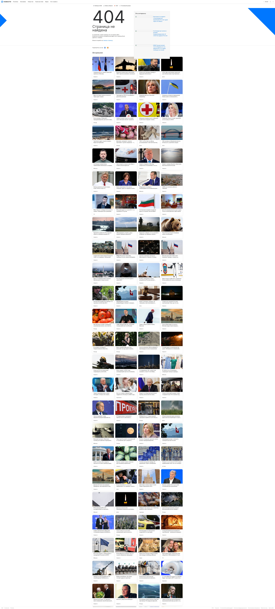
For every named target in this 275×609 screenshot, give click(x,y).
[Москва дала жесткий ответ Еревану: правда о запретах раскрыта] (172, 251)
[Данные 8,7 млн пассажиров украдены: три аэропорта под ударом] (103, 480)
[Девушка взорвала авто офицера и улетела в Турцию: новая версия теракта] (149, 113)
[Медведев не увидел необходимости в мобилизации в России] (149, 182)
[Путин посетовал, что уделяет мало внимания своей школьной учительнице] (103, 594)
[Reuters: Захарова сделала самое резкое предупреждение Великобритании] (149, 434)
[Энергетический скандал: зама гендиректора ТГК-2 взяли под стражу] (172, 388)
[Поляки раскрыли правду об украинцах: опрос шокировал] (149, 457)
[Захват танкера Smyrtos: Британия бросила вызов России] (172, 159)
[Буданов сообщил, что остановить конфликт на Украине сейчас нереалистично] (149, 228)
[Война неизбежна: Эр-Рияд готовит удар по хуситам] (126, 571)
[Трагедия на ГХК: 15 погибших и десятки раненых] (126, 90)
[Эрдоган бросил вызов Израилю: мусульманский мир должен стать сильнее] (172, 594)
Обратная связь (264, 607)
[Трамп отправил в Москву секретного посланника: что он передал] (149, 159)
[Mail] (2, 1)
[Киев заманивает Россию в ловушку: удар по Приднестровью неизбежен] (126, 182)
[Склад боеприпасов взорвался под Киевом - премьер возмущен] (172, 526)
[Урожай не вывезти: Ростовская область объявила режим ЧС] (103, 228)
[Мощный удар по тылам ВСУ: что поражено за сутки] (126, 205)
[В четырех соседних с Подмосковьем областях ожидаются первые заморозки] (103, 342)
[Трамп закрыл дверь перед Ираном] (149, 319)
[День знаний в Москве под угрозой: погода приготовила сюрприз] (126, 342)
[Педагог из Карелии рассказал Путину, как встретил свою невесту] (149, 388)
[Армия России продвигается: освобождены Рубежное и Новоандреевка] (103, 571)
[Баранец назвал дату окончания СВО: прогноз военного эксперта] (126, 67)
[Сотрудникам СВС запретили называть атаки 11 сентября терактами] (149, 365)
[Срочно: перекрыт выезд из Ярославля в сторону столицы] (149, 251)
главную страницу (108, 40)
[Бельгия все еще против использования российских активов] (149, 571)
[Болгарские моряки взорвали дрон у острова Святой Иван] (149, 205)
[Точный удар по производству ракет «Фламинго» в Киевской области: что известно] (172, 342)
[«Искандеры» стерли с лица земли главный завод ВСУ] (126, 228)
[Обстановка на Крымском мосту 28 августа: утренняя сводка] (172, 136)
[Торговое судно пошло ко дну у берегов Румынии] (103, 136)
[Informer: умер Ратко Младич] (126, 594)
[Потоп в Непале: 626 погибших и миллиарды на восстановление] (149, 342)
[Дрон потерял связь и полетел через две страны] (103, 90)
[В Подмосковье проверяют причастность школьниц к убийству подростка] (126, 411)
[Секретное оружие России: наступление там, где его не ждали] (172, 296)
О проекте (217, 607)
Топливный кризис (126, 5)
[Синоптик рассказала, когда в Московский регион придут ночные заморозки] (172, 503)
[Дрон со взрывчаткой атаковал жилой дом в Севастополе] (103, 273)
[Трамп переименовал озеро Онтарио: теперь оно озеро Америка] (103, 388)
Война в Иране (109, 5)
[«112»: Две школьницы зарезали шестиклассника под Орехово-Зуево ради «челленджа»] (172, 67)
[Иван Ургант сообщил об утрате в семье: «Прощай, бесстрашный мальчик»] (103, 205)
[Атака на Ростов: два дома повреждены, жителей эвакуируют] (103, 365)
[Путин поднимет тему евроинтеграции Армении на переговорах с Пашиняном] (103, 411)
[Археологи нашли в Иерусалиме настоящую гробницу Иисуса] (149, 548)
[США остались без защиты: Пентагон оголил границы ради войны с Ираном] (103, 457)
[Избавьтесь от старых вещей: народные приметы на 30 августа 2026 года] (149, 411)
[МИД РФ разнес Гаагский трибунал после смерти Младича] (126, 251)
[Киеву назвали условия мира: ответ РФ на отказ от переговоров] (103, 182)
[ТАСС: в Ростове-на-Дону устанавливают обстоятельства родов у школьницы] (149, 136)
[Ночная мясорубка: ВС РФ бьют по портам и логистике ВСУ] (103, 296)
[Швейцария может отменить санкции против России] (172, 434)
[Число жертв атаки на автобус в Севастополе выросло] (126, 159)
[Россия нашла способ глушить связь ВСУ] (126, 273)
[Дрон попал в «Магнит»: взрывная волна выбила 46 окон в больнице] (172, 273)
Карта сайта (271, 607)
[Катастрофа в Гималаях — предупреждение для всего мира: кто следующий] (103, 113)
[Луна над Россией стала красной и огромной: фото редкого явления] (126, 434)
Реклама (12, 607)
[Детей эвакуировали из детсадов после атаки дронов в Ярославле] (172, 205)
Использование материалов (254, 607)
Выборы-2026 (98, 5)
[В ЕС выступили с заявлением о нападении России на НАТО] (103, 548)
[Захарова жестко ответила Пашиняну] (149, 90)
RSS (213, 607)
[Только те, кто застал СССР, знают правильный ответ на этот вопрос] (172, 457)
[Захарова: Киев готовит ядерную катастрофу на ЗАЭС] (172, 113)
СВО (117, 5)
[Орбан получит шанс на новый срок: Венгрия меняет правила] (126, 113)
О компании (6, 607)
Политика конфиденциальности (240, 607)
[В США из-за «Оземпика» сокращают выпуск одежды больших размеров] (172, 365)
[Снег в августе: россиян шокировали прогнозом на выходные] (126, 526)
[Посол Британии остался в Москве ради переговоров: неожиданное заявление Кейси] (172, 319)
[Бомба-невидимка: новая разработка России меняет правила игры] (149, 273)
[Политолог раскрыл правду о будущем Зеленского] (149, 67)
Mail (2, 607)
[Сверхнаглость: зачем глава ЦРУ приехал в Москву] (103, 67)
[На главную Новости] (7, 1)
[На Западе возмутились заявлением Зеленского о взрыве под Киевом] (103, 159)
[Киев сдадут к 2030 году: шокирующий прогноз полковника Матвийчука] (126, 365)
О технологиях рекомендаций (226, 607)
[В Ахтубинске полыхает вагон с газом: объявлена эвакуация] (126, 548)
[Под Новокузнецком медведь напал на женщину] (172, 228)
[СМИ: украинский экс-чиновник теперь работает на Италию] (126, 319)
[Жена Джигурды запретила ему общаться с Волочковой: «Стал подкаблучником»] (172, 548)
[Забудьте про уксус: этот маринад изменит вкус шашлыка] (149, 503)
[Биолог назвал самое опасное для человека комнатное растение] (126, 457)
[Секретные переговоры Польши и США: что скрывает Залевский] (103, 251)
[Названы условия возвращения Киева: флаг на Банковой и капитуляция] (172, 90)
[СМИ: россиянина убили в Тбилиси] (172, 182)
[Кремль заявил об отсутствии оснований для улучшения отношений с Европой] (172, 480)
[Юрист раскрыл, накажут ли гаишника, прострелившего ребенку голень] (149, 296)
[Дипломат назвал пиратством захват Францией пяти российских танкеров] (149, 480)
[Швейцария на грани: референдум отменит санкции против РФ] (126, 296)
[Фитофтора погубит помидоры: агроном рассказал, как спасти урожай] (103, 319)
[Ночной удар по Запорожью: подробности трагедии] (149, 526)
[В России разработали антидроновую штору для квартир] (103, 503)
